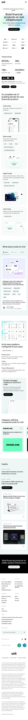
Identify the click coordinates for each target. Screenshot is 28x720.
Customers (4, 611)
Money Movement (6, 584)
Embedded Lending (6, 623)
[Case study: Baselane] (13, 439)
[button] (26, 2)
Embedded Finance (6, 621)
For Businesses (18, 582)
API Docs (4, 598)
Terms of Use (13, 657)
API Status (4, 600)
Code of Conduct (22, 657)
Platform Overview (6, 596)
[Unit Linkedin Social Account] (25, 639)
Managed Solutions (6, 590)
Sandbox (4, 602)
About (16, 596)
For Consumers (19, 584)
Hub (3, 609)
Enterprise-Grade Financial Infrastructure (12, 617)
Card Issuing (5, 586)
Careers (17, 598)
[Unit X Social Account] (22, 639)
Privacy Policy (5, 657)
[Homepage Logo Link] (3, 2)
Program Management (7, 619)
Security (17, 600)
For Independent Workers (19, 586)
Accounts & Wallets (6, 582)
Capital (3, 588)
